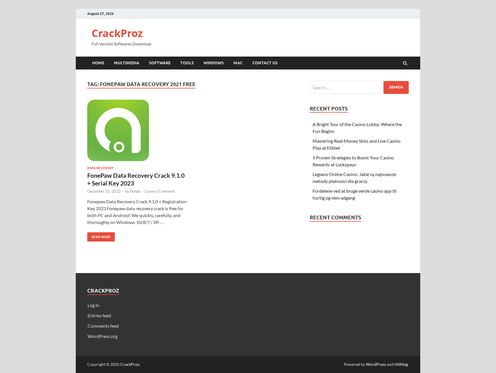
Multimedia (126, 63)
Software (159, 63)
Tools (187, 63)
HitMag (401, 364)
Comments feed (103, 325)
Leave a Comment (160, 191)
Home (98, 63)
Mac (238, 63)
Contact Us (265, 63)
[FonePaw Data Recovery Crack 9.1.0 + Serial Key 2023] (137, 133)
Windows (214, 63)
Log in (93, 305)
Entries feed (99, 315)
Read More (99, 235)
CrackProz (117, 33)
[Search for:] (359, 87)
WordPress (376, 364)
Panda (135, 191)
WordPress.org (102, 336)
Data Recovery (100, 168)
